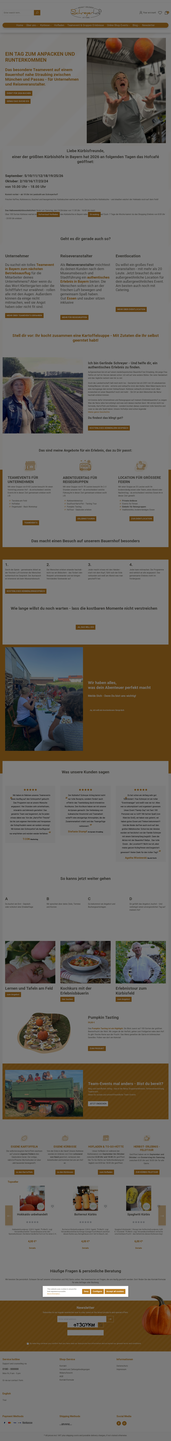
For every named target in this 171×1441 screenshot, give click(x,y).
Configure (97, 1291)
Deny (86, 1291)
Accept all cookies (115, 1291)
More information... (54, 1294)
